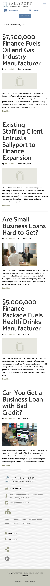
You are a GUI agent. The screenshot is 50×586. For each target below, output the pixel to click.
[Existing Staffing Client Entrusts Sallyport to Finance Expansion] (19, 175)
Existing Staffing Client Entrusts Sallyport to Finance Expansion (22, 141)
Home (7, 519)
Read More (6, 111)
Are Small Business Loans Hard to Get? (24, 226)
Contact (16, 523)
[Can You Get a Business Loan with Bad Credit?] (19, 434)
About (7, 523)
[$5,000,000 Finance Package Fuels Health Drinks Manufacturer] (19, 346)
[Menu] (44, 4)
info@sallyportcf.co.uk (19, 502)
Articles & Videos (35, 519)
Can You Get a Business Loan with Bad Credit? (22, 403)
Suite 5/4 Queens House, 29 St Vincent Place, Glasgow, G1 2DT (26, 496)
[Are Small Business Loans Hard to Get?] (19, 254)
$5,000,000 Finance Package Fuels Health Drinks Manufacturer (22, 315)
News (24, 519)
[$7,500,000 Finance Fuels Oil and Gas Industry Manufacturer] (19, 81)
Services (15, 519)
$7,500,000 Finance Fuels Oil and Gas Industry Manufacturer (21, 50)
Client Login (26, 523)
